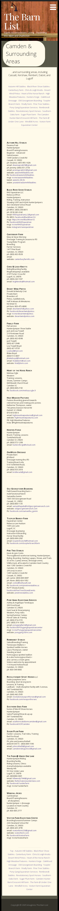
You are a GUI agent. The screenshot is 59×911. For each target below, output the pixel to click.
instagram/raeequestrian (23, 227)
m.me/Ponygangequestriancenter (26, 630)
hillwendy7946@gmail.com (24, 778)
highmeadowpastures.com (26, 417)
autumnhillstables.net (24, 172)
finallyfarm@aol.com (21, 361)
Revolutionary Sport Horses (28, 111)
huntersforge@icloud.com (24, 445)
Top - (12, 850)
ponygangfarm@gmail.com (24, 625)
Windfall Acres (31, 121)
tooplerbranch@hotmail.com (25, 541)
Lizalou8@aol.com (15, 351)
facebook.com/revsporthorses (23, 699)
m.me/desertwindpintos (22, 313)
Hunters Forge (33, 97)
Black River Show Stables (38, 86)
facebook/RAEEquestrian (20, 222)
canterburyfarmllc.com (24, 259)
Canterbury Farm (15, 90)
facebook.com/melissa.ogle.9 (23, 390)
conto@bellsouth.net (22, 583)
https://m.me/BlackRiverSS (23, 219)
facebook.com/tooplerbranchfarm (25, 543)
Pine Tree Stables (41, 104)
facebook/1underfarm (19, 783)
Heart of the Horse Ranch (32, 93)
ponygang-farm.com (23, 632)
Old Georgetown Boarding (30, 100)
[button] (54, 5)
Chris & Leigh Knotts (34, 90)
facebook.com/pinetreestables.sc (24, 585)
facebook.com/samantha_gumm (24, 511)
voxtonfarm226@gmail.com (24, 830)
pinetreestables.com (24, 593)
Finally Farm (26, 104)
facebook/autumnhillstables (22, 175)
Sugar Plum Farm (28, 114)
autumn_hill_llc (19, 180)
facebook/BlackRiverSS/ (25, 217)
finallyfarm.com (21, 363)
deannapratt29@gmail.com (24, 165)
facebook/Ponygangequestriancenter (26, 627)
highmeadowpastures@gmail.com (27, 415)
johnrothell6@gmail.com (23, 746)
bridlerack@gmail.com (22, 472)
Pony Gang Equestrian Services (24, 107)
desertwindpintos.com (24, 316)
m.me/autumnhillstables (22, 177)
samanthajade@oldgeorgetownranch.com (31, 506)
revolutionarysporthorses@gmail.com (29, 697)
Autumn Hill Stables (17, 86)
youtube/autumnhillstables (24, 182)
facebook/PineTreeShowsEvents (21, 590)
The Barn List (22, 21)
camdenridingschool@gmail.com (27, 748)
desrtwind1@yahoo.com (23, 308)
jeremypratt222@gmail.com (24, 170)
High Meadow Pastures (17, 861)
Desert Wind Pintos (16, 857)
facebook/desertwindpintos (22, 311)
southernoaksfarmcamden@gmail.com (29, 721)
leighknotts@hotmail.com (24, 281)
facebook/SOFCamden (20, 724)
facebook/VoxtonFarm (19, 835)
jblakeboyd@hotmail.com (18, 358)
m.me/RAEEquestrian (21, 224)
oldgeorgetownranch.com (26, 508)
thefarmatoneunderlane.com (27, 781)
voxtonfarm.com (22, 833)
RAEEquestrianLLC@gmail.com (26, 214)
